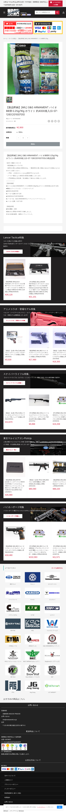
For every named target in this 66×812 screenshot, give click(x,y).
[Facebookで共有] (49, 121)
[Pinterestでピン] (52, 121)
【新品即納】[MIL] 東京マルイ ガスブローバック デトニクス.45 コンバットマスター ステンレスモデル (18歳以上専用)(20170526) (39, 353)
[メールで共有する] (58, 121)
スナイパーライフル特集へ (14, 383)
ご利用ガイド (8, 780)
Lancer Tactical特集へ (13, 251)
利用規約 (7, 797)
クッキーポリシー (9, 788)
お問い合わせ (8, 802)
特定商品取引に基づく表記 (12, 793)
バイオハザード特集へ (13, 516)
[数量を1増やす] (27, 138)
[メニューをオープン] (4, 12)
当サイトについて (9, 775)
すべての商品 (12, 38)
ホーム (5, 38)
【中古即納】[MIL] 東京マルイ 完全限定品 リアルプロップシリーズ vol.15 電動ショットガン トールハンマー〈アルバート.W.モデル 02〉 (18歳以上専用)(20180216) (39, 550)
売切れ (33, 144)
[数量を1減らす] (18, 138)
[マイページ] (63, 12)
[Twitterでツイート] (55, 121)
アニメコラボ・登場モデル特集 (15, 320)
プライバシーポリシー (11, 784)
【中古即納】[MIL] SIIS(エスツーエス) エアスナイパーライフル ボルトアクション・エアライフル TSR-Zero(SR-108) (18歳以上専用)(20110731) (39, 417)
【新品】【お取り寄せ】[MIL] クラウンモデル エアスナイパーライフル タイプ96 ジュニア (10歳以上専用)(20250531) (15, 416)
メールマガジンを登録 (57, 3)
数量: (7, 137)
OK (59, 807)
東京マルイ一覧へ (11, 450)
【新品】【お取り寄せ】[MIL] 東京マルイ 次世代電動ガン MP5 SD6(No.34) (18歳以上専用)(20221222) (39, 483)
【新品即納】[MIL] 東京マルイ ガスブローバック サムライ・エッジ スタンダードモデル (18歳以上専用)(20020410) (15, 549)
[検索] (57, 12)
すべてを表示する (57, 568)
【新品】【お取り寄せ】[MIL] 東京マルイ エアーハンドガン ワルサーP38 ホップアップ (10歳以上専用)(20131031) (15, 353)
